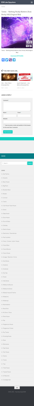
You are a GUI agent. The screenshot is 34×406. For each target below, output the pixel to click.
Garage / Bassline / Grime (10, 257)
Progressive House (8, 324)
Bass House (6, 182)
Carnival (5, 198)
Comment (6, 100)
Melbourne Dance (7, 289)
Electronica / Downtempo (9, 233)
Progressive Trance (8, 328)
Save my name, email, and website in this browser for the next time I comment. (17, 126)
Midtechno (6, 296)
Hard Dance (6, 261)
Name (5, 112)
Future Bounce (7, 249)
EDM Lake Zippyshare (8, 2)
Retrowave (6, 344)
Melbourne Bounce (8, 285)
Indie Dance (6, 281)
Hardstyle (5, 269)
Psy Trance (6, 332)
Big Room (5, 186)
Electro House (6, 229)
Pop (4, 320)
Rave (4, 340)
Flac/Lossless (6, 237)
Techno (5, 356)
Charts (5, 201)
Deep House (6, 213)
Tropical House (7, 372)
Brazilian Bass (7, 190)
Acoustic (5, 178)
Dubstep (5, 225)
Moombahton (6, 304)
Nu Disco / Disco (7, 312)
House (3, 6)
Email (19, 112)
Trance (5, 360)
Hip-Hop (5, 273)
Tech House (6, 352)
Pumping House (7, 336)
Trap (4, 364)
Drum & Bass (6, 221)
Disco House (6, 217)
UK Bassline (6, 376)
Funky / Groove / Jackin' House (11, 241)
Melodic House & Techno (9, 292)
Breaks (5, 194)
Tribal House (6, 368)
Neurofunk (6, 308)
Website (5, 118)
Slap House (6, 348)
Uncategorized (7, 380)
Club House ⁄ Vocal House (9, 205)
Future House (6, 253)
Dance (4, 209)
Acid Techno (6, 174)
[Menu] (31, 2)
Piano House (6, 316)
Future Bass (6, 245)
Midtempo (5, 300)
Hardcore (5, 265)
